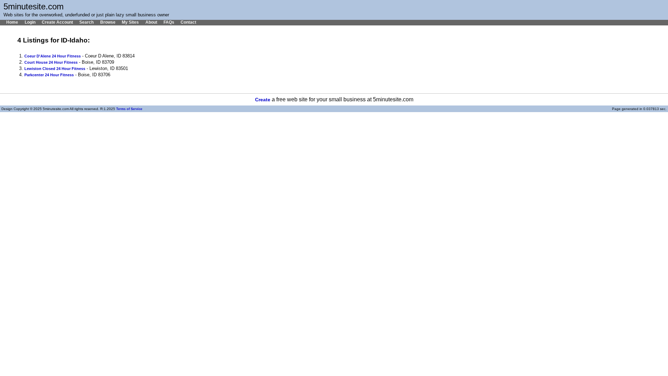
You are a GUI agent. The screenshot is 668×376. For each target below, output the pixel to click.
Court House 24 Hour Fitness (51, 62)
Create (262, 99)
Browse (107, 22)
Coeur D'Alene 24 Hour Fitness (52, 56)
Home (12, 22)
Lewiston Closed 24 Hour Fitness (54, 68)
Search (86, 22)
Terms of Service (129, 109)
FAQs (169, 22)
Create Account (57, 22)
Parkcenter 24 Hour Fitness (49, 75)
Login (30, 22)
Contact (188, 22)
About (151, 22)
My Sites (130, 22)
